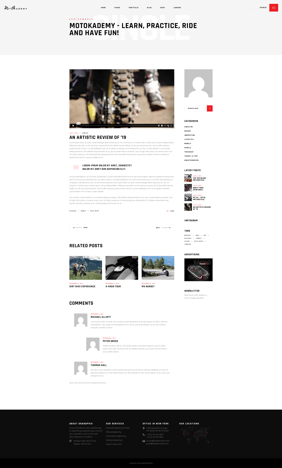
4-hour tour (113, 286)
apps (197, 235)
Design (187, 131)
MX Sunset (148, 286)
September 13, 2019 (76, 283)
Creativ (83, 211)
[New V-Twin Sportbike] (188, 187)
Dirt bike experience (82, 286)
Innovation (189, 135)
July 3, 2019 (73, 133)
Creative (85, 133)
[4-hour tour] (122, 268)
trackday (187, 244)
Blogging (72, 211)
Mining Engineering (113, 432)
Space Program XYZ (114, 444)
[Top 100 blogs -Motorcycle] (188, 178)
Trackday (189, 152)
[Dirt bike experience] (85, 268)
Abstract (187, 235)
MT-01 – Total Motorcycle (199, 198)
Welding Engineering (114, 440)
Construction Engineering (116, 436)
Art (205, 235)
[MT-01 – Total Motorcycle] (188, 197)
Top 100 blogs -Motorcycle (200, 179)
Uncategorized (191, 160)
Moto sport (94, 211)
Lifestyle (189, 139)
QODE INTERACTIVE (147, 463)
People (187, 148)
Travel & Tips (191, 156)
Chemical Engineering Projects (118, 428)
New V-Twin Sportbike (198, 188)
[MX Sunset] (158, 268)
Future (187, 241)
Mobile (187, 143)
